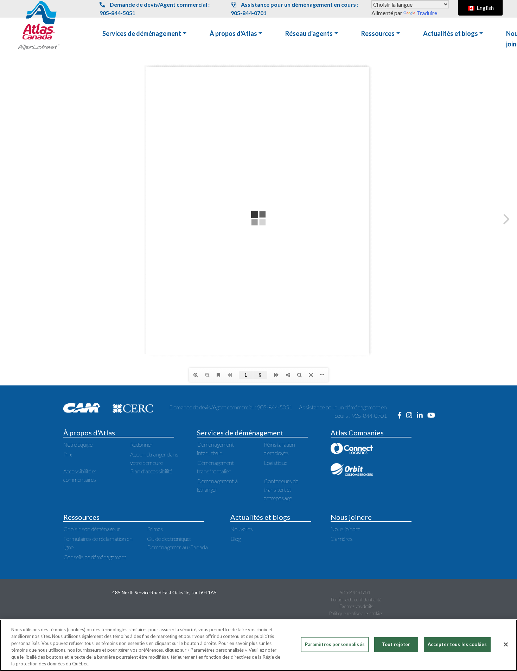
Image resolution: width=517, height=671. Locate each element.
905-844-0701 (355, 592)
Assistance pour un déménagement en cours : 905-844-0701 (294, 8)
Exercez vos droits (356, 606)
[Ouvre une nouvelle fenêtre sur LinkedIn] (422, 415)
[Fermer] (505, 644)
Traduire (426, 12)
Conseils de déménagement (94, 557)
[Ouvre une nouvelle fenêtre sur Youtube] (433, 415)
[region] (258, 645)
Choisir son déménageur (91, 528)
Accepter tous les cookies (457, 644)
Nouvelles (241, 528)
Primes (155, 528)
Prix (67, 454)
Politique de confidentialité (356, 599)
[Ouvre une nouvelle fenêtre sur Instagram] (411, 415)
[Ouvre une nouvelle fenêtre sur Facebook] (401, 415)
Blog (235, 538)
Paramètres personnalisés (335, 644)
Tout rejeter (396, 644)
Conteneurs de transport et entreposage (281, 489)
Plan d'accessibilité (151, 471)
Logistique (275, 462)
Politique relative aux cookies (356, 613)
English (484, 7)
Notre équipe (77, 444)
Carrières (342, 538)
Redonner (141, 444)
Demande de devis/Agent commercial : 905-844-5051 (155, 8)
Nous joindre (345, 528)
